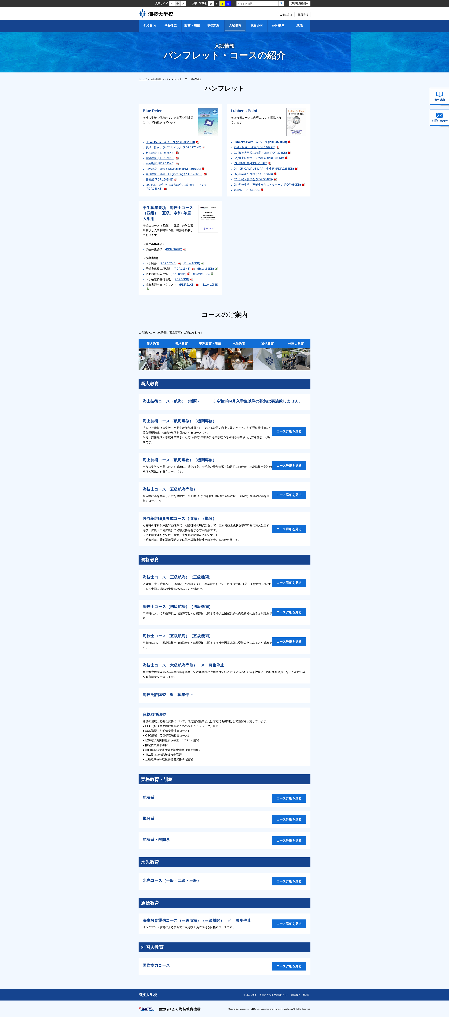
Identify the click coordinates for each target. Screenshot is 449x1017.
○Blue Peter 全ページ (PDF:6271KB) (170, 142)
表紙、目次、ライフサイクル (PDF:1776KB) (173, 147)
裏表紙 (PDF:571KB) (247, 189)
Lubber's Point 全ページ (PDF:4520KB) (260, 142)
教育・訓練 (192, 25)
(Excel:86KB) (191, 263)
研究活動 (213, 25)
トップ (143, 79)
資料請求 (439, 99)
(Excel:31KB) (201, 273)
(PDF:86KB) (178, 273)
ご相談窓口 (286, 14)
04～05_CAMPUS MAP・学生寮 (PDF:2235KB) (264, 168)
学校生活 (171, 25)
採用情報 (303, 14)
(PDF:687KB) (173, 249)
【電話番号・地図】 (299, 994)
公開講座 (278, 25)
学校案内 (149, 25)
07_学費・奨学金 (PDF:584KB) (253, 179)
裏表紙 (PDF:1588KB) (159, 179)
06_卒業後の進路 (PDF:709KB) (253, 173)
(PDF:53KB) (181, 279)
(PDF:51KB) (187, 284)
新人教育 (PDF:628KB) (160, 152)
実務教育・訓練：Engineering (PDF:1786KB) (174, 174)
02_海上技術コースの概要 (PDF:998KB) (259, 157)
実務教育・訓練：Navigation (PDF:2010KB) (173, 168)
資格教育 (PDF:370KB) (160, 158)
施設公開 (256, 25)
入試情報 (235, 25)
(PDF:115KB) (182, 268)
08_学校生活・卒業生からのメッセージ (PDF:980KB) (267, 184)
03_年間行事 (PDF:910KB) (250, 163)
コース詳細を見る (289, 431)
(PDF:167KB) (168, 263)
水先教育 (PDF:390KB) (160, 163)
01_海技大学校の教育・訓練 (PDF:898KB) (260, 152)
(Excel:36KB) (205, 268)
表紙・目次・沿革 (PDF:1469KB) (254, 147)
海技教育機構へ (300, 3)
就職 (299, 25)
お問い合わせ (440, 120)
